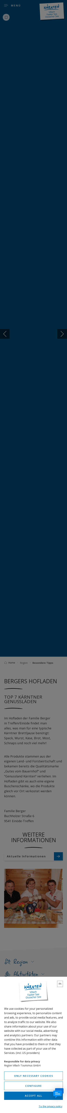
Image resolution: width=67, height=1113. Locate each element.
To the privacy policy (50, 1106)
